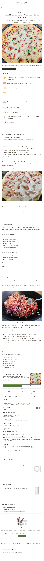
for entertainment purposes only (35, 65)
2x (38, 407)
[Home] (18, 12)
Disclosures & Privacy (15, 552)
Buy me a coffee (22, 535)
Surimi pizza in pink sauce (10, 365)
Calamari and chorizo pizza (10, 361)
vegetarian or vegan (33, 231)
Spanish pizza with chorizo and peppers (12, 357)
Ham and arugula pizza (9, 367)
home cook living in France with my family (14, 530)
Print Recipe (13, 68)
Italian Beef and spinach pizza (10, 359)
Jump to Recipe (6, 68)
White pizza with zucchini (9, 509)
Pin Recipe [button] (32, 385)
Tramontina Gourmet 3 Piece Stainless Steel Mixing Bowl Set (17, 403)
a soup (17, 213)
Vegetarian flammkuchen (9, 507)
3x (40, 407)
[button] (3, 380)
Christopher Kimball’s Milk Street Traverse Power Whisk (16, 404)
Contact (20, 552)
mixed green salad (24, 213)
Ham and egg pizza (8, 363)
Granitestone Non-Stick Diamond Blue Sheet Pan (14, 401)
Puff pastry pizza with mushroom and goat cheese (14, 511)
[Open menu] (2, 7)
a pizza (8, 168)
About (3, 552)
